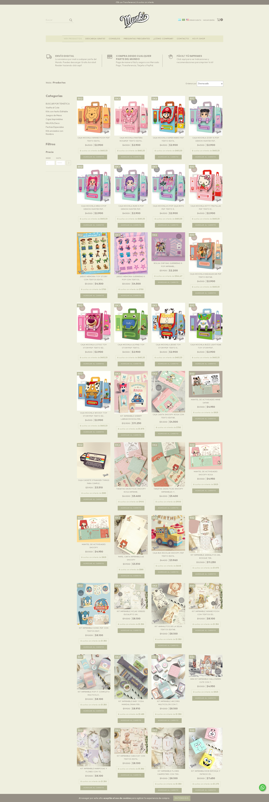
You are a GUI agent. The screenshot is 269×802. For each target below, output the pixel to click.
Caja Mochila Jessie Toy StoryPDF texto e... (168, 346)
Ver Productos (73, 39)
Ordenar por (191, 83)
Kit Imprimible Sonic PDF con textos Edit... (93, 629)
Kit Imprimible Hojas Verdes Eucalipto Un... (131, 613)
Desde (48, 158)
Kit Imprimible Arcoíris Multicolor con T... (168, 703)
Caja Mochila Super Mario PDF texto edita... (168, 139)
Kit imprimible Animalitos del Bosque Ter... (206, 556)
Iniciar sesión (209, 20)
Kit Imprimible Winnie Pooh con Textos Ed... (205, 613)
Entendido (182, 798)
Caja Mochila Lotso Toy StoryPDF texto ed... (94, 346)
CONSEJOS (114, 39)
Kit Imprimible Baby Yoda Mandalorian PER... (131, 703)
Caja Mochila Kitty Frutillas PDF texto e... (206, 207)
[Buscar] (71, 20)
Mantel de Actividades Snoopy (94, 546)
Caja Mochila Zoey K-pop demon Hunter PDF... (205, 139)
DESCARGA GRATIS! (95, 39)
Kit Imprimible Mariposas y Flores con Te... (93, 770)
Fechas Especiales (55, 127)
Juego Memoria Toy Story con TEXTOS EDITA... (93, 278)
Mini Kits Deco (53, 123)
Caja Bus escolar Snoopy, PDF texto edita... (168, 554)
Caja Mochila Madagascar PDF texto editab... (205, 275)
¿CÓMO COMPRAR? (163, 39)
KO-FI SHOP (199, 39)
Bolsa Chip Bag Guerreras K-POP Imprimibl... (168, 264)
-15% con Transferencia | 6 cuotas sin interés (134, 2)
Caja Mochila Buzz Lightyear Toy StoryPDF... (205, 346)
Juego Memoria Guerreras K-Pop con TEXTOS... (131, 278)
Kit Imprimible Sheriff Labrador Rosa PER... (131, 417)
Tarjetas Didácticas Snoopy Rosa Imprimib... (131, 490)
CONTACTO (183, 39)
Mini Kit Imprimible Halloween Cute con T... (205, 680)
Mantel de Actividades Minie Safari (205, 401)
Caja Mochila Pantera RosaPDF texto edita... (131, 139)
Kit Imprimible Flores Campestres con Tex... (168, 772)
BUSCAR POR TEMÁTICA (58, 103)
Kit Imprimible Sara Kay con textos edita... (131, 757)
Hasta (58, 158)
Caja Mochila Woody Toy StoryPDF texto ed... (93, 414)
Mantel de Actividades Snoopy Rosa (205, 473)
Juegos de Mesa (54, 115)
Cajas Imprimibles (54, 119)
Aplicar (68, 162)
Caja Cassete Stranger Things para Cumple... (93, 481)
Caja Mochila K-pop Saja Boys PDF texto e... (168, 207)
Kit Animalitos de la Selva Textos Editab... (168, 628)
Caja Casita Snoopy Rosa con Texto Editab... (168, 416)
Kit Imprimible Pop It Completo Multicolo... (94, 693)
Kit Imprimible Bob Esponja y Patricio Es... (205, 772)
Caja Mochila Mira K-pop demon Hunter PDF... (93, 207)
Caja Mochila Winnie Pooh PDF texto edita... (94, 139)
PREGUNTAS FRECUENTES (137, 39)
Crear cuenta (195, 20)
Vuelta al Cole (52, 107)
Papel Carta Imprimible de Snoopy (131, 558)
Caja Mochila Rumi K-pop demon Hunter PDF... (131, 207)
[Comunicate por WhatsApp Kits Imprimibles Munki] (262, 787)
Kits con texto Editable (57, 111)
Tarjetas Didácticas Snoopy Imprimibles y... (168, 490)
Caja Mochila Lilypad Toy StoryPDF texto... (131, 346)
